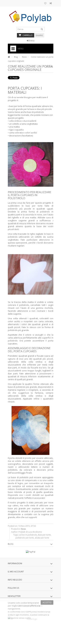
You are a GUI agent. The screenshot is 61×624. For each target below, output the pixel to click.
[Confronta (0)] (51, 3)
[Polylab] (30, 17)
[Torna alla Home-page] (9, 57)
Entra (31, 40)
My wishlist (45, 3)
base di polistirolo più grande (22, 386)
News (24, 57)
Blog (16, 57)
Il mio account (16, 571)
